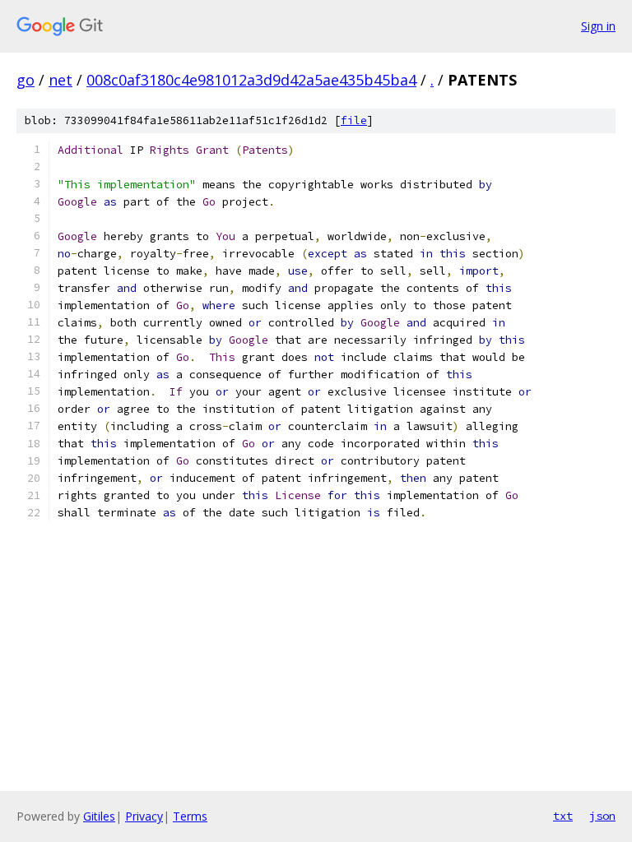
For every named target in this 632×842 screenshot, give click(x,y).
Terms (190, 816)
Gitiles (99, 816)
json (602, 815)
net (60, 80)
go (25, 80)
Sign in (598, 26)
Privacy (144, 816)
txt (563, 815)
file (354, 120)
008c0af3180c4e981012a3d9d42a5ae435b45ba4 (251, 80)
